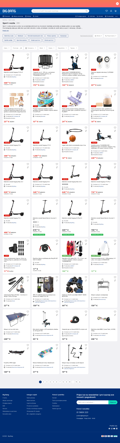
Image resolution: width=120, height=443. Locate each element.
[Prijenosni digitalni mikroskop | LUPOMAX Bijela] (103, 69)
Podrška (54, 403)
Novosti (5, 408)
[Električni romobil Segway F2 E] (16, 142)
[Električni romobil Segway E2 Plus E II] (74, 217)
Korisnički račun (7, 414)
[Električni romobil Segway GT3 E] (45, 142)
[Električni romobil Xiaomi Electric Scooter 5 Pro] (45, 217)
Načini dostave (31, 400)
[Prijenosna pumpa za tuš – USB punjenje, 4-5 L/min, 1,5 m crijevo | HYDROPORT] (103, 255)
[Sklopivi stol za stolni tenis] (16, 325)
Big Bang (14, 77)
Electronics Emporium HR (47, 335)
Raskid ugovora (56, 408)
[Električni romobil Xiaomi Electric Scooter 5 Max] (103, 217)
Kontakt (54, 398)
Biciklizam (20, 36)
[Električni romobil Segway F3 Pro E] (16, 69)
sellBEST (43, 79)
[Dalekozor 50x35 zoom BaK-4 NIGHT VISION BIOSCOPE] (74, 291)
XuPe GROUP (102, 335)
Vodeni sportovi (35, 40)
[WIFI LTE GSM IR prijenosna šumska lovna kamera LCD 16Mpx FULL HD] (45, 291)
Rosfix (13, 301)
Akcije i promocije (7, 400)
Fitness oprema (51, 36)
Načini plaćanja (31, 398)
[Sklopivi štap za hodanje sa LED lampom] (74, 358)
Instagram (111, 428)
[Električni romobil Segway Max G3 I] (16, 179)
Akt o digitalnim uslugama (34, 414)
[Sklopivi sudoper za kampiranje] (103, 291)
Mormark (101, 78)
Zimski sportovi (48, 40)
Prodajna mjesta (7, 403)
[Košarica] (115, 11)
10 (69, 382)
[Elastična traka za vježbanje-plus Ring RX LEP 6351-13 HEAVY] (45, 255)
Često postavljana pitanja (59, 400)
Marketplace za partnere (10, 411)
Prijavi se (113, 402)
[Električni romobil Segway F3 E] (16, 217)
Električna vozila (8, 36)
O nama (5, 398)
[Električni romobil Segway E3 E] (45, 179)
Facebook (109, 428)
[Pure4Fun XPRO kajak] (16, 358)
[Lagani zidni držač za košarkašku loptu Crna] (74, 142)
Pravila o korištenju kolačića (34, 408)
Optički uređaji (8, 40)
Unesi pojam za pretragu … (46, 11)
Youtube (114, 428)
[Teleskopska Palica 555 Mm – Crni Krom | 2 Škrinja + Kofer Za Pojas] (16, 291)
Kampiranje (63, 36)
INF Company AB (16, 116)
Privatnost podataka (32, 406)
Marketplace (55, 406)
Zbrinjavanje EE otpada (33, 411)
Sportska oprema (22, 40)
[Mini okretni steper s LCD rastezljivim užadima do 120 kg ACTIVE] (45, 325)
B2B (4, 406)
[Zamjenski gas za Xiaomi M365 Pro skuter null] (74, 325)
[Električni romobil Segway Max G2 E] (74, 179)
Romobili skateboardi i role (35, 36)
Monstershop (102, 299)
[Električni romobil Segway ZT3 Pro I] (103, 179)
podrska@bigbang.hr (82, 415)
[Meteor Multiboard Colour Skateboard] (45, 358)
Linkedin (116, 428)
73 (76, 382)
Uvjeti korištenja (31, 403)
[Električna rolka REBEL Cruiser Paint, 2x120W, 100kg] (103, 325)
